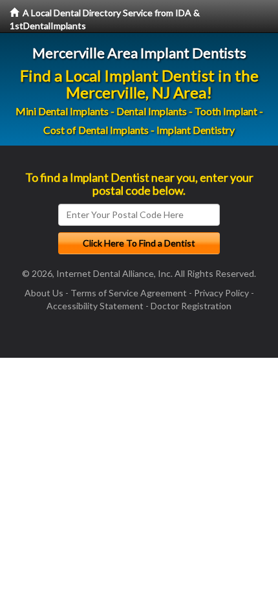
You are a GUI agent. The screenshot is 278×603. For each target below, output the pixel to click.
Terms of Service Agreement (128, 292)
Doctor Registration (191, 305)
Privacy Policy (221, 292)
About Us (44, 292)
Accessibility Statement (95, 305)
